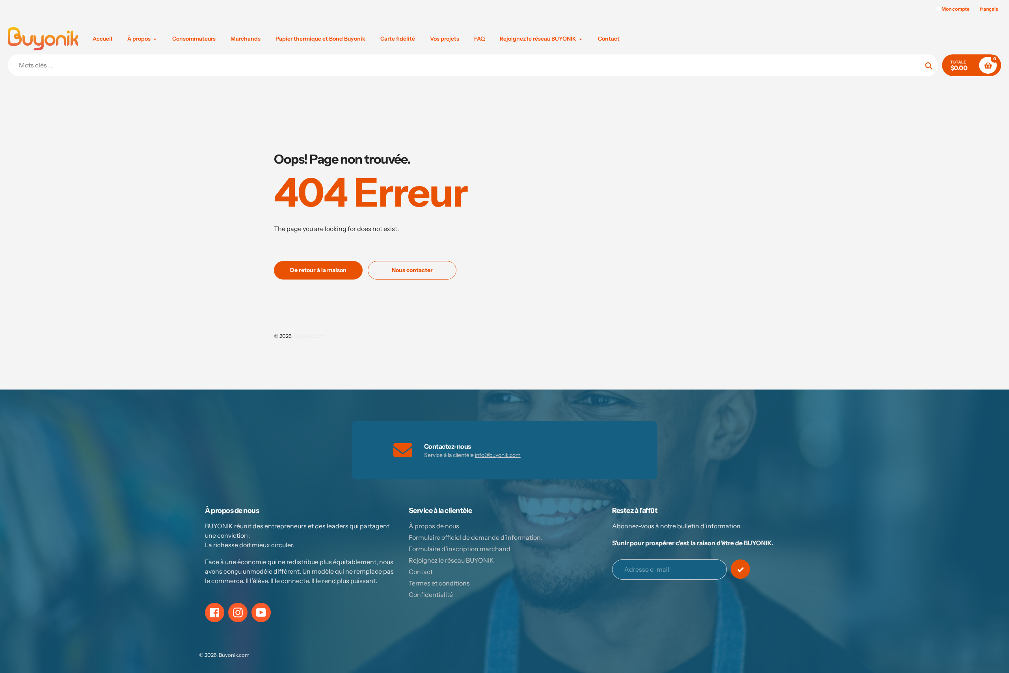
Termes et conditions (439, 583)
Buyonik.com (309, 336)
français (989, 9)
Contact (421, 572)
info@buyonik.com (498, 455)
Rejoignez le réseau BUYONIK (451, 560)
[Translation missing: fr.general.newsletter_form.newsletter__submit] (740, 569)
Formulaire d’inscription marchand (459, 549)
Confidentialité (431, 594)
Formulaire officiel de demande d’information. (475, 537)
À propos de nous (434, 526)
